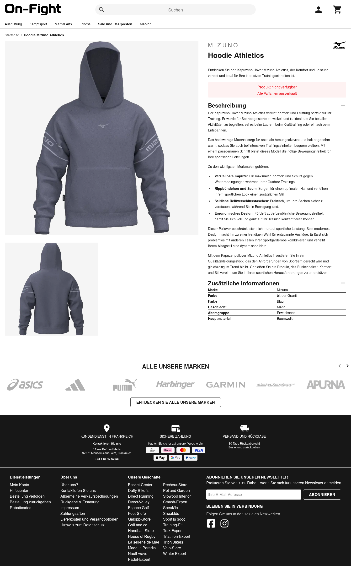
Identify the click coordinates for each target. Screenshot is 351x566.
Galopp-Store (139, 519)
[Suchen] (101, 9)
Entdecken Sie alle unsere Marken (175, 402)
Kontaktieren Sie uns (107, 443)
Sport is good (174, 519)
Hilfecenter (19, 490)
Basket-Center (140, 484)
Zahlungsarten (72, 513)
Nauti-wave (137, 553)
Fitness (85, 24)
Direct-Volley (138, 502)
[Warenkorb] (337, 9)
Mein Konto (19, 484)
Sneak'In (170, 507)
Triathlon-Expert (176, 536)
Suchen (175, 9)
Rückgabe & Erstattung (80, 502)
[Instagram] (224, 524)
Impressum (69, 507)
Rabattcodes (20, 507)
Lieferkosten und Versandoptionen (89, 519)
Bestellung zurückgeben (244, 447)
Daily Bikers (138, 490)
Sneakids (171, 513)
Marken (145, 24)
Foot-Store (137, 513)
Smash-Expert (175, 502)
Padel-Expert (139, 559)
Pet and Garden (176, 490)
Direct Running (141, 496)
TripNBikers (173, 542)
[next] (347, 366)
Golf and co (137, 525)
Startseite (12, 35)
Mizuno (223, 45)
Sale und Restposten (115, 24)
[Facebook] (211, 524)
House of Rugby (141, 536)
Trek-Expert (172, 530)
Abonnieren (322, 494)
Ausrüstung (13, 24)
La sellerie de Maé (143, 542)
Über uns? (69, 484)
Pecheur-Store (175, 484)
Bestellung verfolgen (27, 496)
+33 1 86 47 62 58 (107, 459)
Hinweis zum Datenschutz (82, 525)
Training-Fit (172, 525)
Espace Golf (138, 507)
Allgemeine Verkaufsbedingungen (89, 496)
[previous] (339, 366)
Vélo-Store (172, 547)
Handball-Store (141, 530)
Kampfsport (38, 24)
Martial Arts (63, 24)
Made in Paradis (142, 547)
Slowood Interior (177, 496)
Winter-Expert (174, 553)
